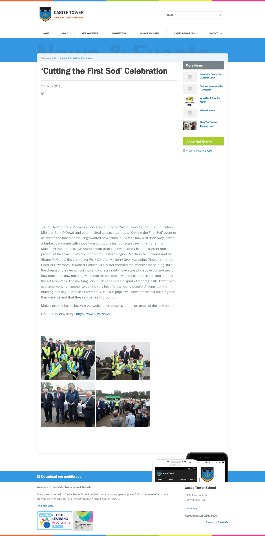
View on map (191, 508)
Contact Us (215, 33)
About (64, 33)
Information (119, 33)
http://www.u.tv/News (93, 313)
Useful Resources (184, 33)
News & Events (90, 33)
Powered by (217, 522)
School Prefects (207, 110)
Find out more (45, 506)
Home (46, 33)
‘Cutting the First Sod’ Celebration (76, 57)
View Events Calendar (199, 151)
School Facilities (149, 33)
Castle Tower (69, 12)
